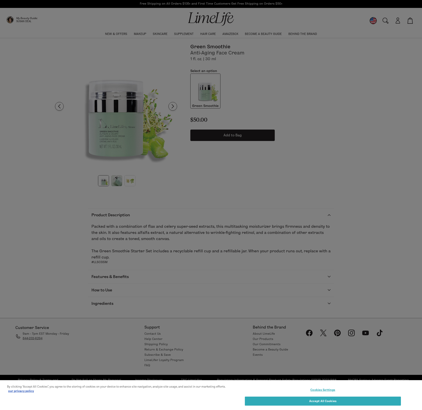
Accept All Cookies (323, 400)
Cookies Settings (322, 389)
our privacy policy (21, 390)
